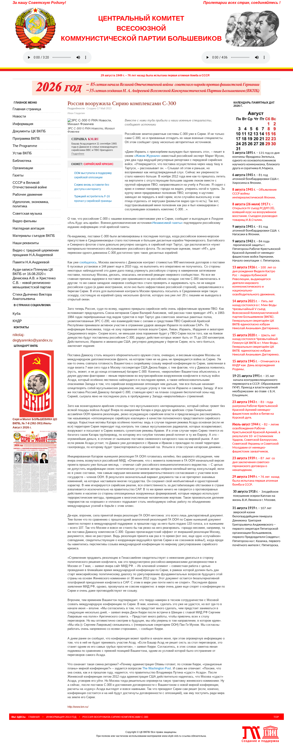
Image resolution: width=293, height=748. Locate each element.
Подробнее (77, 153)
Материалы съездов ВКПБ (34, 236)
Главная (34, 717)
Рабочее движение (27, 194)
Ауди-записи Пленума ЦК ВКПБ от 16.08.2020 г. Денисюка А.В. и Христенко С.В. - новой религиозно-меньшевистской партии (34, 278)
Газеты (18, 175)
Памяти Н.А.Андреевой (31, 262)
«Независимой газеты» (167, 222)
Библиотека (22, 161)
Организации (23, 168)
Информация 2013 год (61, 717)
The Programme (25, 146)
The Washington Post (156, 668)
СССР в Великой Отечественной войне (30, 185)
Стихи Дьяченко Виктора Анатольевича (32, 296)
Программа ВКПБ (26, 138)
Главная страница (27, 109)
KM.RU (93, 138)
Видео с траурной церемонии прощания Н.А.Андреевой (36, 252)
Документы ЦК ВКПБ (29, 131)
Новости (19, 116)
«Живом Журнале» (147, 156)
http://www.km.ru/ (78, 706)
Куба (16, 313)
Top (276, 717)
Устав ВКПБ (22, 153)
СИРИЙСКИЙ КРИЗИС (99, 164)
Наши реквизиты (26, 243)
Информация (23, 124)
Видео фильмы (25, 221)
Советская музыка (27, 213)
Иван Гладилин (76, 113)
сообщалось (88, 262)
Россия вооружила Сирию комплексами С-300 (122, 103)
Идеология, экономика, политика (31, 204)
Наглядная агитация (28, 228)
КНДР (17, 321)
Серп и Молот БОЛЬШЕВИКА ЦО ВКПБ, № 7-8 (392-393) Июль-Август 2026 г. (35, 423)
